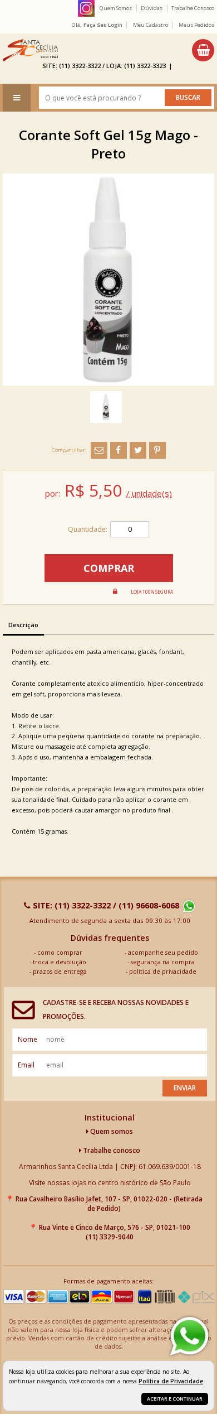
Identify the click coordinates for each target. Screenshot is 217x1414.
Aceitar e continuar (175, 1398)
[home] (30, 50)
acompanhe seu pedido (163, 952)
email (26, 1065)
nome (27, 1039)
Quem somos (110, 1131)
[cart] (203, 50)
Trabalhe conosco (110, 1150)
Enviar (185, 1088)
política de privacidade (162, 971)
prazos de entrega (60, 971)
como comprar (59, 952)
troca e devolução (59, 962)
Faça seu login (102, 24)
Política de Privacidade (171, 1381)
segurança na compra (163, 962)
